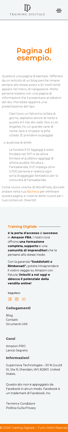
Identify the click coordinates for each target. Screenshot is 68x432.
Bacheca (33, 191)
